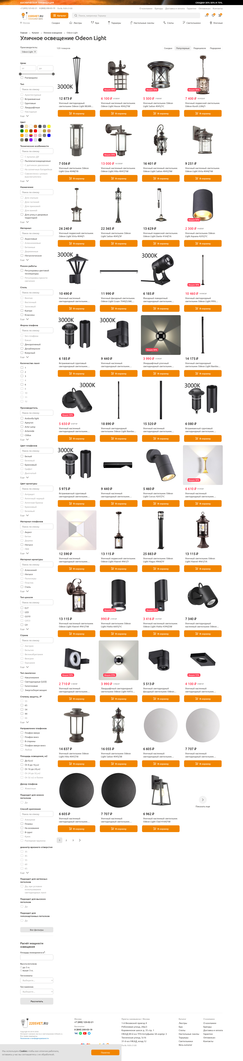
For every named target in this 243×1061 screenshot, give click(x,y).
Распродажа (31, 77)
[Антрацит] (22, 126)
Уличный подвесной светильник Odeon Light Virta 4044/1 (76, 234)
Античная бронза (34, 502)
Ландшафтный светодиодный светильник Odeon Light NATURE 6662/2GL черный (118, 690)
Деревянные (31, 251)
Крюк (28, 836)
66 (26, 717)
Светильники (186, 1041)
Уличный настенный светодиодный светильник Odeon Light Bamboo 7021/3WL (117, 495)
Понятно (105, 1052)
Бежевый (30, 460)
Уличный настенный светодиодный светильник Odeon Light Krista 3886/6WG (200, 495)
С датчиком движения (37, 165)
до (40, 68)
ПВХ (27, 548)
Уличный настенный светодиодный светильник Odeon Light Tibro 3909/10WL (74, 560)
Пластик (29, 582)
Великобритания (34, 654)
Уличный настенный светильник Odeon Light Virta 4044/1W (202, 169)
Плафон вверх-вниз (35, 745)
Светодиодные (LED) (36, 681)
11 (26, 397)
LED (27, 612)
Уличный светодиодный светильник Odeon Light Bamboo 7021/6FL (202, 365)
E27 (27, 607)
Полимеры (30, 578)
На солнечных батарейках (38, 169)
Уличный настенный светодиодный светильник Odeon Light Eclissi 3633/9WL (200, 755)
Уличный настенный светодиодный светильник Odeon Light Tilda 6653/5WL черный (199, 690)
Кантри (28, 310)
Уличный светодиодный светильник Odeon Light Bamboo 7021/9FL (118, 430)
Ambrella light (32, 418)
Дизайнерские (32, 348)
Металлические (33, 255)
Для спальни (31, 197)
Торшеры (183, 1037)
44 (26, 713)
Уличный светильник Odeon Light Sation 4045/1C (158, 104)
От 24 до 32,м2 (32, 773)
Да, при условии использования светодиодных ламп (35, 889)
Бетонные (30, 247)
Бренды (159, 8)
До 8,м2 (29, 760)
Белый (28, 456)
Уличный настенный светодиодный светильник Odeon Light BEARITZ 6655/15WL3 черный (76, 300)
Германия (30, 662)
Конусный (30, 352)
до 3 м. (26, 967)
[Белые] (31, 126)
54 (26, 709)
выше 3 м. (28, 970)
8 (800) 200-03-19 (47, 8)
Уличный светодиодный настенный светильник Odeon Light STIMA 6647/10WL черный (201, 625)
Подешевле (200, 48)
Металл (29, 544)
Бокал (28, 340)
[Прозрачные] (26, 135)
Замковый (30, 306)
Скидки (168, 48)
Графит (28, 468)
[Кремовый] (40, 131)
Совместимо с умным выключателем (36, 175)
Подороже (215, 48)
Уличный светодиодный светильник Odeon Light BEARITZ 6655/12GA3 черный (76, 105)
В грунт (28, 832)
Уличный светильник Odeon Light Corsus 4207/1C (158, 495)
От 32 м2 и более (34, 777)
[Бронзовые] (35, 126)
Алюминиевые (33, 242)
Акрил (28, 532)
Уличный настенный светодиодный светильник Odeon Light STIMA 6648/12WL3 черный (117, 365)
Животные (30, 788)
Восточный (30, 302)
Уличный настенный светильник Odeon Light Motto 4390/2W (160, 625)
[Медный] (49, 131)
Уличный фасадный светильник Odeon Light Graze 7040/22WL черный (118, 300)
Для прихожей (32, 206)
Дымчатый (30, 473)
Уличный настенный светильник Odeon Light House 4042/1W (118, 104)
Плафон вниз (32, 736)
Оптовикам (205, 8)
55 (26, 701)
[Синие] (49, 135)
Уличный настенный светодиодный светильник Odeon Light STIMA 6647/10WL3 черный (75, 430)
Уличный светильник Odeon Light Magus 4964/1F (158, 560)
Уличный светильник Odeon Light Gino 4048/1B (74, 169)
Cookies (23, 1050)
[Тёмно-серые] (26, 140)
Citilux (28, 435)
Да (26, 802)
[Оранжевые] (22, 135)
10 (26, 392)
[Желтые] (49, 126)
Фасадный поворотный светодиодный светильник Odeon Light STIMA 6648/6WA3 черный (159, 300)
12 (26, 401)
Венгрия (29, 658)
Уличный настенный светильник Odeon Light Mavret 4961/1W (76, 625)
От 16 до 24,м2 (32, 768)
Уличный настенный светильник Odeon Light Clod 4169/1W (160, 820)
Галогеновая (31, 685)
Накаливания (32, 677)
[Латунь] (44, 131)
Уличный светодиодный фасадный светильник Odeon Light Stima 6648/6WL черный (158, 690)
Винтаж (29, 297)
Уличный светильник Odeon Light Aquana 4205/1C (200, 234)
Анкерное (30, 819)
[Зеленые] (22, 131)
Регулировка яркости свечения (36, 279)
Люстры (183, 1023)
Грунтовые (30, 103)
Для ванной (31, 210)
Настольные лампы (189, 1033)
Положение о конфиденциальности (34, 1038)
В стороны (30, 741)
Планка (28, 823)
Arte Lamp (30, 426)
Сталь (28, 586)
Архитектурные (33, 94)
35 (26, 851)
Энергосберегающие (36, 690)
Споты (182, 1030)
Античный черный (34, 498)
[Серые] (44, 135)
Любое (28, 749)
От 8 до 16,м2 (32, 764)
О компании (146, 8)
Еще (22, 115)
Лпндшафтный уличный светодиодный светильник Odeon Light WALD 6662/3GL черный (158, 365)
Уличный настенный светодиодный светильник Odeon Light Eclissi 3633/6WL (158, 755)
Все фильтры (37, 929)
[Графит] (40, 126)
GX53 (27, 620)
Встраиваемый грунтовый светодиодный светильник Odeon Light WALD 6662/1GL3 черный (74, 495)
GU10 (27, 616)
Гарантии (191, 8)
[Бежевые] (26, 126)
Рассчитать (37, 1001)
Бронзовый (31, 464)
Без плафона (31, 335)
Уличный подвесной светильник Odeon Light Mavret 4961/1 (118, 560)
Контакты (218, 8)
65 (26, 705)
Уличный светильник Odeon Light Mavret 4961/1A (200, 560)
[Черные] (40, 140)
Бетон (28, 536)
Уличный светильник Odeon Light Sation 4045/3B (116, 755)
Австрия (29, 645)
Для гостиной (32, 201)
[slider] (20, 74)
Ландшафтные (32, 107)
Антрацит (30, 494)
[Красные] (35, 131)
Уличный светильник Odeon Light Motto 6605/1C (116, 625)
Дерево (29, 540)
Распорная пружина (35, 840)
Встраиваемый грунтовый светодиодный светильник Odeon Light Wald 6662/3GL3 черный (74, 365)
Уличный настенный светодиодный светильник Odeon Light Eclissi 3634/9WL (116, 820)
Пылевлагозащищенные (38, 160)
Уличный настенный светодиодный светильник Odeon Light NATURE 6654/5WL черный (75, 690)
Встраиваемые (32, 98)
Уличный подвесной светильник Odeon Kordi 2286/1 (202, 104)
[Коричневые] (31, 131)
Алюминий (31, 569)
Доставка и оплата (175, 8)
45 (26, 855)
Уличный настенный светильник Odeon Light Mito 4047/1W (118, 169)
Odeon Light (27, 51)
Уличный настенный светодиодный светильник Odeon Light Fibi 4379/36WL (157, 430)
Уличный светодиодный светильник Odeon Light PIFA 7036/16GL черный (200, 300)
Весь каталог (185, 1044)
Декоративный (33, 344)
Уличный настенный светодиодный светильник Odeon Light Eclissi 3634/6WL (74, 820)
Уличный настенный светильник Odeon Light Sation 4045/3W (160, 169)
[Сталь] (22, 140)
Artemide (29, 430)
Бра (181, 1026)
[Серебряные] (40, 135)
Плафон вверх (32, 732)
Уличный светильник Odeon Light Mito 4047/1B (74, 755)
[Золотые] (26, 131)
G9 (26, 624)
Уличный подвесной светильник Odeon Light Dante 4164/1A (160, 234)
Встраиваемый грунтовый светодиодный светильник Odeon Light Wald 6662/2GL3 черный (200, 430)
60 (26, 864)
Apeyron (29, 422)
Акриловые (31, 238)
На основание (32, 827)
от (23, 68)
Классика (29, 314)
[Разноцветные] (31, 135)
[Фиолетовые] (31, 140)
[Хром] (35, 140)
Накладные (31, 111)
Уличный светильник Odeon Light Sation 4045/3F (116, 234)
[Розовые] (35, 135)
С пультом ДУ (32, 156)
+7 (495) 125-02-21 (28, 8)
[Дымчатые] (44, 126)
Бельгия (29, 650)
